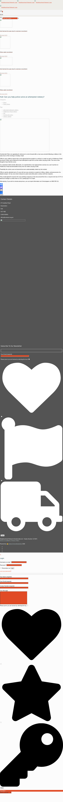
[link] (18, 18)
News (4, 102)
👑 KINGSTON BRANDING (14, 544)
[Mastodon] (31, 187)
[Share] (31, 192)
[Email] (31, 190)
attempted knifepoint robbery (10, 110)
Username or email (5, 562)
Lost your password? (5, 571)
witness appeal (7, 116)
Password (3, 565)
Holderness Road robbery (10, 111)
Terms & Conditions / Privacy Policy (10, 540)
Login (12, 568)
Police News (6, 104)
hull (4, 113)
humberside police (8, 115)
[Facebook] (31, 184)
